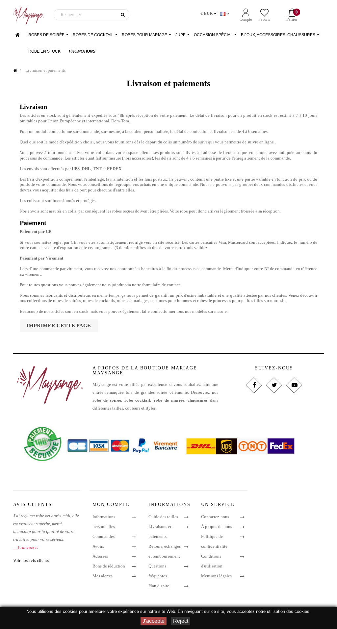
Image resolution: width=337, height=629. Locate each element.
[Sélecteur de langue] (225, 14)
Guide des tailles (163, 516)
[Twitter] (274, 385)
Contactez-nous (215, 516)
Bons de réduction (108, 566)
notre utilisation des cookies (282, 611)
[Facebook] (254, 385)
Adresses (100, 556)
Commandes (103, 536)
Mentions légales (216, 575)
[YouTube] (294, 385)
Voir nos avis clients (31, 560)
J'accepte (154, 621)
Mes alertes (102, 575)
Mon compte (111, 504)
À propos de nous (216, 526)
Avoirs (98, 546)
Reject (180, 621)
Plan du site (158, 585)
